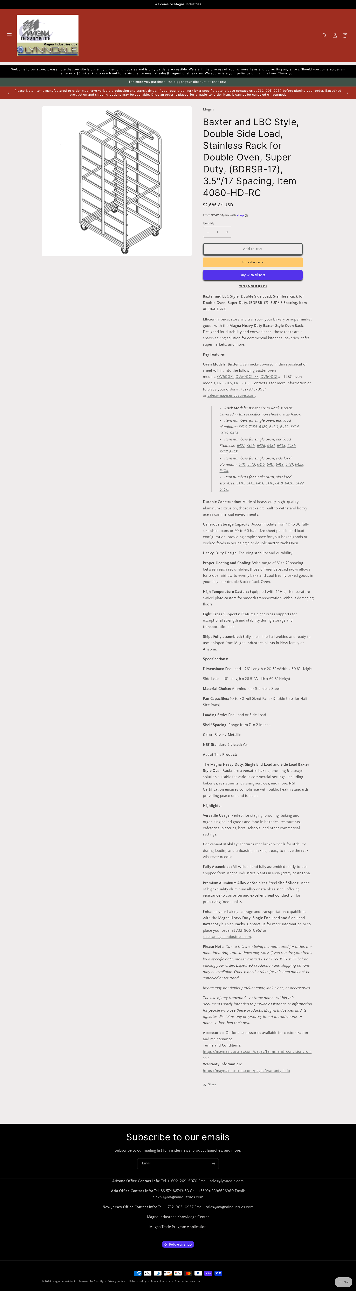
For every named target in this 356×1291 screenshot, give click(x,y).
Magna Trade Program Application (177, 1227)
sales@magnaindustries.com (231, 396)
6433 (281, 446)
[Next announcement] (347, 92)
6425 (233, 452)
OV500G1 (269, 377)
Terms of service (160, 1281)
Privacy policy (116, 1281)
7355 (251, 446)
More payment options (253, 285)
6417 (270, 465)
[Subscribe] (214, 1163)
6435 (291, 446)
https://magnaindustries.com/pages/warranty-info (246, 1071)
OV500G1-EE (247, 377)
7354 (253, 427)
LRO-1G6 (242, 383)
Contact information (187, 1281)
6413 (251, 465)
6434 (294, 427)
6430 (273, 427)
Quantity (208, 223)
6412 (250, 484)
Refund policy (137, 1281)
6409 (224, 471)
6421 (289, 465)
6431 (271, 446)
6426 (243, 427)
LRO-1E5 (224, 383)
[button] (9, 35)
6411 (242, 465)
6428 (261, 446)
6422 (300, 484)
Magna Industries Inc (65, 1281)
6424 (234, 433)
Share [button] (212, 1084)
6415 (261, 465)
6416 (269, 484)
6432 (284, 427)
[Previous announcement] (8, 92)
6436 (224, 433)
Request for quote (253, 262)
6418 (279, 484)
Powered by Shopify (91, 1281)
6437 (224, 452)
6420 (289, 484)
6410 (241, 484)
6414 (260, 484)
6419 (280, 465)
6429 (263, 427)
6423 (299, 465)
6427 (241, 446)
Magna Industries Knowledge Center (178, 1217)
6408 (224, 490)
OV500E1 (225, 377)
